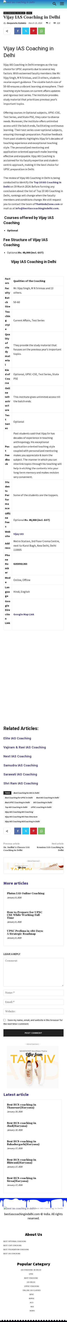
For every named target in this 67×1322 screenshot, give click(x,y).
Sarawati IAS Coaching (20, 774)
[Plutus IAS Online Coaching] (53, 898)
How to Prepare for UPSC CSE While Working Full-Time (24, 915)
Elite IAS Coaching (17, 738)
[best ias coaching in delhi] (19, 2)
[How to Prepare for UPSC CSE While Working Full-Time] (53, 917)
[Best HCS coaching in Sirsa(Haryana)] (51, 1183)
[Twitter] (25, 31)
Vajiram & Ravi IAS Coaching (24, 747)
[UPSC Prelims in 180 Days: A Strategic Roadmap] (53, 936)
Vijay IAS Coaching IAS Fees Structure (21, 816)
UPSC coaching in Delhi (41, 807)
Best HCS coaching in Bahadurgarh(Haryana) (23, 1143)
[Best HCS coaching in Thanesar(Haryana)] (51, 1109)
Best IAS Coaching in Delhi (47, 797)
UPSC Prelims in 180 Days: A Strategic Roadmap (25, 932)
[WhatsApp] (41, 31)
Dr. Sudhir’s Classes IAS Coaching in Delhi (16, 848)
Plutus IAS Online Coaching (25, 893)
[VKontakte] (39, 1225)
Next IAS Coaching (17, 756)
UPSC (29, 13)
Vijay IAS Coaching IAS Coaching (19, 812)
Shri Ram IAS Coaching (20, 783)
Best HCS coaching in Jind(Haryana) (21, 1125)
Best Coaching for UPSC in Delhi (19, 797)
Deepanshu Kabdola (16, 23)
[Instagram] (27, 1225)
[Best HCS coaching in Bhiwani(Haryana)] (51, 1164)
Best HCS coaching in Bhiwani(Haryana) (21, 1161)
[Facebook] (17, 31)
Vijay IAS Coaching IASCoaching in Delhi (22, 821)
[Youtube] (45, 1225)
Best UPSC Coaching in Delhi (17, 802)
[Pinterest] (33, 31)
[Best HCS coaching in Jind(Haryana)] (51, 1127)
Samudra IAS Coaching (20, 765)
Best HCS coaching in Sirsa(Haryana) (21, 1180)
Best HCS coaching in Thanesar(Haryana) (21, 1106)
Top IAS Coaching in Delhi (16, 807)
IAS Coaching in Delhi (14, 13)
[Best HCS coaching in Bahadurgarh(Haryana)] (51, 1146)
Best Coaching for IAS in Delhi (26, 793)
